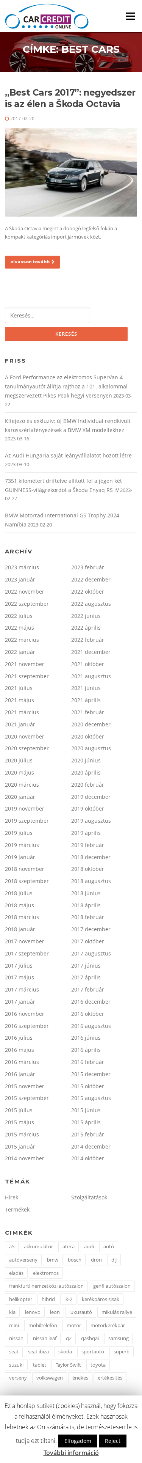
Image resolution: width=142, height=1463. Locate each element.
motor (74, 1325)
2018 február (87, 917)
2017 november (24, 941)
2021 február (87, 712)
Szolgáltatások (89, 1197)
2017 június (86, 965)
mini (14, 1325)
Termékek (17, 1209)
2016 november (24, 1013)
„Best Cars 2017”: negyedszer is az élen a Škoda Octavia (70, 98)
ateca (68, 1246)
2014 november (24, 1158)
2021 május (19, 700)
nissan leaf (44, 1338)
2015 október (87, 1086)
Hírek (11, 1197)
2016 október (87, 1013)
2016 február (87, 1061)
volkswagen (49, 1377)
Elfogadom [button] (77, 1440)
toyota (98, 1364)
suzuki (16, 1364)
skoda (65, 1351)
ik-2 (68, 1299)
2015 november (24, 1086)
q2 (69, 1338)
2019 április (86, 832)
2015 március (22, 1134)
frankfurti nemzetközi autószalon (46, 1285)
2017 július (19, 965)
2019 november (24, 808)
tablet (39, 1364)
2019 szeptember (27, 820)
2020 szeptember (27, 748)
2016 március (22, 1061)
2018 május (19, 905)
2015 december (91, 1074)
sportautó (92, 1351)
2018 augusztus (91, 881)
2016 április (86, 1049)
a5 (11, 1246)
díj (114, 1259)
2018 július (19, 893)
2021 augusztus (91, 676)
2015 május (19, 1122)
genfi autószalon (112, 1285)
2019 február (87, 845)
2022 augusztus (91, 603)
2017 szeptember (27, 953)
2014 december (91, 1146)
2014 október (87, 1158)
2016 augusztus (91, 1025)
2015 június (86, 1110)
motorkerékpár (108, 1325)
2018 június (86, 893)
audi (89, 1246)
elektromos (46, 1273)
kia (12, 1312)
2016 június (86, 1037)
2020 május (19, 772)
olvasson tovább (30, 261)
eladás (16, 1273)
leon (55, 1312)
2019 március (22, 845)
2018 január (20, 929)
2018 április (86, 905)
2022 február (87, 639)
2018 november (24, 868)
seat (14, 1351)
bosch (74, 1259)
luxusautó (80, 1312)
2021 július (19, 687)
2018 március (22, 917)
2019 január (20, 857)
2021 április (86, 700)
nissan (16, 1338)
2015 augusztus (91, 1098)
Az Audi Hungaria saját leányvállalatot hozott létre (68, 455)
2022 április (86, 627)
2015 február (87, 1134)
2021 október (87, 664)
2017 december (91, 929)
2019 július (19, 832)
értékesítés (110, 1377)
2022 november (24, 591)
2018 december (91, 857)
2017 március (22, 989)
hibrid (48, 1299)
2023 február (87, 567)
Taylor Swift (68, 1364)
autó (108, 1246)
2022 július (19, 615)
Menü (130, 16)
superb (122, 1351)
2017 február (87, 989)
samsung (118, 1338)
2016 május (19, 1049)
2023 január (20, 579)
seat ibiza (38, 1351)
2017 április (86, 977)
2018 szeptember (27, 881)
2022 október (87, 591)
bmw (52, 1259)
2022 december (91, 579)
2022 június (86, 615)
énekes (80, 1377)
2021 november (24, 664)
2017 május (19, 977)
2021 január (20, 724)
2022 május (19, 627)
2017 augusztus (91, 953)
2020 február (87, 784)
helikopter (20, 1299)
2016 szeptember (27, 1025)
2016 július (19, 1037)
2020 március (22, 784)
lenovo (33, 1312)
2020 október (87, 736)
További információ (71, 1453)
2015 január (20, 1146)
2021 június (86, 687)
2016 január (20, 1074)
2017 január (20, 1001)
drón (96, 1259)
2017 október (87, 941)
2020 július (19, 760)
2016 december (91, 1001)
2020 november (24, 736)
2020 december (91, 724)
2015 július (19, 1110)
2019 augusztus (91, 820)
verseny (18, 1377)
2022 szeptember (27, 603)
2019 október (87, 808)
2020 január (20, 796)
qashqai (90, 1338)
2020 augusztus (91, 748)
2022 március (22, 639)
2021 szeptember (27, 676)
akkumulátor (38, 1246)
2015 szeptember (27, 1098)
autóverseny (23, 1259)
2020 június (86, 760)
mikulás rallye (116, 1312)
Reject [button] (112, 1440)
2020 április (86, 772)
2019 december (91, 796)
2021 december (91, 651)
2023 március (22, 567)
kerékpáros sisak (100, 1299)
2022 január (20, 651)
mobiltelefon (42, 1325)
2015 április (86, 1122)
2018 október (87, 868)
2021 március (22, 712)
